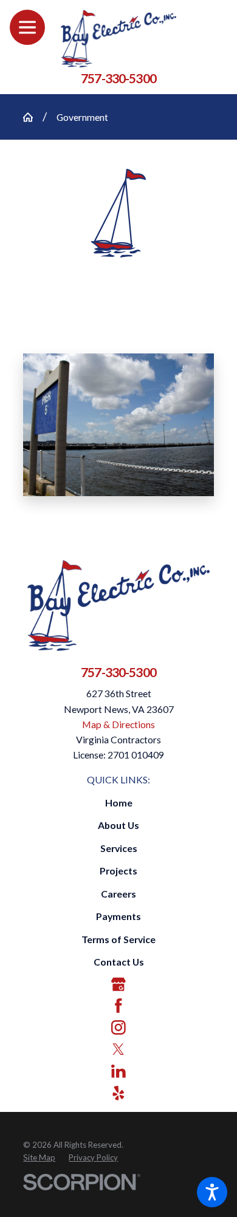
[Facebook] (118, 1005)
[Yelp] (118, 1093)
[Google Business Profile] (118, 984)
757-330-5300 (118, 78)
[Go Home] (33, 117)
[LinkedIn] (118, 1071)
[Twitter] (118, 1049)
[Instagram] (118, 1027)
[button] (212, 1192)
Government (82, 117)
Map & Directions (118, 724)
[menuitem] (118, 802)
